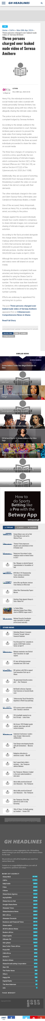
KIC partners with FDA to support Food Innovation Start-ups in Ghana (23, 672)
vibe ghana (6, 943)
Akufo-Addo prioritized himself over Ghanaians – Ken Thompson (23, 792)
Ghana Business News (10, 911)
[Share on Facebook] (11, 1017)
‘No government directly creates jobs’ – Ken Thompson (23, 681)
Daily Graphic (7, 936)
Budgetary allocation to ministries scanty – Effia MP (22, 754)
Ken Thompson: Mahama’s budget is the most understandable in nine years (23, 774)
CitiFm (12, 30)
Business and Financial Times (13, 922)
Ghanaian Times (8, 908)
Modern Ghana (8, 960)
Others (5, 974)
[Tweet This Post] (26, 1017)
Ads (4, 988)
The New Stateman (9, 984)
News (16, 333)
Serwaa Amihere (8, 336)
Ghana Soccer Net (9, 901)
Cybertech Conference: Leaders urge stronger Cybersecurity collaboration (23, 736)
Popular (10, 527)
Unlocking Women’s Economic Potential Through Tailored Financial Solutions (22, 634)
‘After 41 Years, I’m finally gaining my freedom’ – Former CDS (23, 810)
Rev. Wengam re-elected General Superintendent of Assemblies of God (23, 565)
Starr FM (6, 967)
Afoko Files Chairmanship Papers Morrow (23, 591)
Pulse (5, 887)
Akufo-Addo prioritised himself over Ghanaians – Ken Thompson (23, 783)
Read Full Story (9, 320)
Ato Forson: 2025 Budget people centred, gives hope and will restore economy (23, 726)
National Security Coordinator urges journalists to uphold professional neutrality (22, 621)
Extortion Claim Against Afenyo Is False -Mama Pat (23, 600)
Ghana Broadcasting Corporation (14, 964)
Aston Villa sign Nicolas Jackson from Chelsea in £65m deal (23, 584)
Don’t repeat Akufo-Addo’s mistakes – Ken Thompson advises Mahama (22, 764)
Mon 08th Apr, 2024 (25, 30)
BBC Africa (7, 915)
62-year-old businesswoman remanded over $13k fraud (22, 662)
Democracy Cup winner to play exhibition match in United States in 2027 (23, 555)
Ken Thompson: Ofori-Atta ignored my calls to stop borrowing (21, 802)
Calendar (33, 527)
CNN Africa (7, 953)
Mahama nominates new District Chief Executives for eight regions (23, 654)
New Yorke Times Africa (11, 946)
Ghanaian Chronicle (9, 918)
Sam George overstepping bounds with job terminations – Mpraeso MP (23, 746)
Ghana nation (7, 925)
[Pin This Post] (34, 1017)
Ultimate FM (7, 939)
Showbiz (23, 333)
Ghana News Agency (10, 894)
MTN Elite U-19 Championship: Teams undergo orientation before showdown (22, 575)
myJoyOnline (7, 897)
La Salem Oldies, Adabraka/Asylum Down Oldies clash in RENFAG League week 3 (23, 610)
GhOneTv (6, 957)
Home (4, 30)
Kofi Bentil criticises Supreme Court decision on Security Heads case (23, 691)
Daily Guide (6, 883)
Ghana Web (7, 877)
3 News (5, 890)
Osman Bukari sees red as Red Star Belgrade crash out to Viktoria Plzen (23, 536)
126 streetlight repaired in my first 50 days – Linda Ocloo (22, 716)
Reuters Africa (8, 932)
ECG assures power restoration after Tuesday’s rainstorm (23, 709)
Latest (21, 527)
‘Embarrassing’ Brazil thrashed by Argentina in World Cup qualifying (23, 700)
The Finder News (9, 970)
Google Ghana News (10, 904)
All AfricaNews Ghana (10, 929)
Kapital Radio (7, 981)
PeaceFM (6, 950)
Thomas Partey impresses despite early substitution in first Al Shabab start (23, 546)
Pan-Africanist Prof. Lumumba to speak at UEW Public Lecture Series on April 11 (23, 644)
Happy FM (6, 977)
